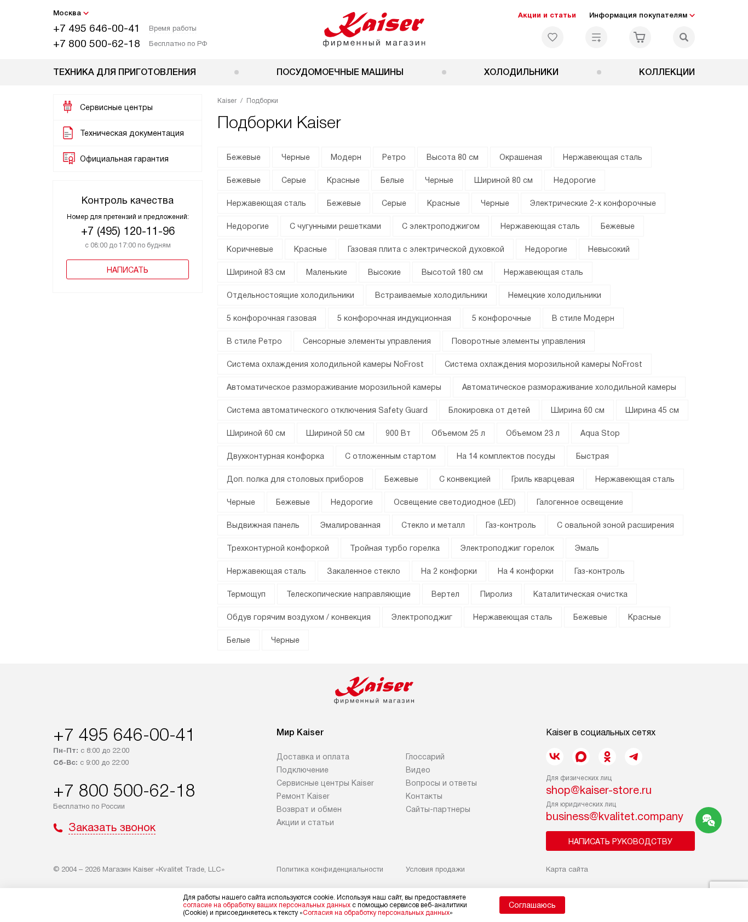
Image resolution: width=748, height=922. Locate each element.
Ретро (394, 157)
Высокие (384, 272)
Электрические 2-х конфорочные (593, 203)
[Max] (581, 756)
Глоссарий (425, 756)
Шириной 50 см (335, 433)
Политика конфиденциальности (330, 869)
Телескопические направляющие (348, 594)
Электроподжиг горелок (507, 548)
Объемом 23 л (533, 433)
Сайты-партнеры (438, 809)
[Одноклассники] (607, 756)
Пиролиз (496, 594)
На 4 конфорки (526, 571)
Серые (293, 180)
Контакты (424, 796)
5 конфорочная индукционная (394, 318)
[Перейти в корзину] (640, 37)
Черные (295, 157)
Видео (418, 769)
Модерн (346, 157)
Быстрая (592, 456)
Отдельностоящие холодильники (290, 295)
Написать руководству (620, 841)
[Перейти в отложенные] (552, 37)
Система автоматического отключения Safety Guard (327, 410)
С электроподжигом (441, 226)
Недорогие (575, 180)
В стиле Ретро (254, 341)
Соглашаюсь (532, 905)
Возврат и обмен (309, 809)
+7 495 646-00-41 (96, 28)
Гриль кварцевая (542, 479)
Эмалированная (350, 525)
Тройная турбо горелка (395, 548)
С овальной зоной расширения (615, 525)
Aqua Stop (600, 433)
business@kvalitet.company (614, 816)
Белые (392, 180)
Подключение (303, 769)
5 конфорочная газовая (272, 318)
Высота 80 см (453, 157)
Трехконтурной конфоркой (278, 548)
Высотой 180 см (452, 272)
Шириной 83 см (256, 272)
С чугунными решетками (335, 226)
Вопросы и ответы (441, 783)
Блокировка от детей (489, 410)
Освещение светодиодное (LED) (455, 502)
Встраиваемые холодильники (431, 295)
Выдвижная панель (263, 525)
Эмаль (587, 548)
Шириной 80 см (503, 180)
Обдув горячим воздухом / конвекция (299, 617)
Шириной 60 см (256, 433)
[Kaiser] (374, 29)
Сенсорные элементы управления (367, 341)
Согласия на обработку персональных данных (376, 913)
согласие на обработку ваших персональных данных (266, 905)
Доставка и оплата (313, 756)
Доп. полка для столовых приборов (295, 479)
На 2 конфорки (449, 571)
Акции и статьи (547, 15)
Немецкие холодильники (554, 295)
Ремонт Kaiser (303, 796)
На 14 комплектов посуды (506, 456)
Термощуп (246, 594)
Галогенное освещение (580, 502)
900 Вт (398, 433)
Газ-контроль (511, 525)
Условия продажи (435, 869)
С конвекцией (465, 479)
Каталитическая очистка (580, 594)
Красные (343, 180)
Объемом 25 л (458, 433)
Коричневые (250, 249)
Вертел (445, 594)
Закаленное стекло (363, 571)
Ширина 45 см (652, 410)
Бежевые (244, 157)
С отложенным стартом (390, 456)
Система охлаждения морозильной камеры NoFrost (543, 364)
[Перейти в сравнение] (596, 37)
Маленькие (326, 272)
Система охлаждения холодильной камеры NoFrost (325, 364)
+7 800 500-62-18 (96, 43)
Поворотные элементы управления (518, 341)
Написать (127, 270)
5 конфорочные (501, 318)
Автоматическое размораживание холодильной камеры (569, 387)
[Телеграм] (633, 756)
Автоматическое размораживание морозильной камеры (334, 387)
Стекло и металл (433, 525)
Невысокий (609, 249)
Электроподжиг (422, 617)
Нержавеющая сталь (602, 157)
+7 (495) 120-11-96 (128, 231)
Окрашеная (520, 157)
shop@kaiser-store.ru (599, 790)
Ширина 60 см (578, 410)
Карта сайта (567, 869)
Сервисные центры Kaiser (325, 783)
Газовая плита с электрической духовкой (426, 249)
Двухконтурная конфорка (275, 456)
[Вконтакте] (554, 756)
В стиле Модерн (583, 318)
